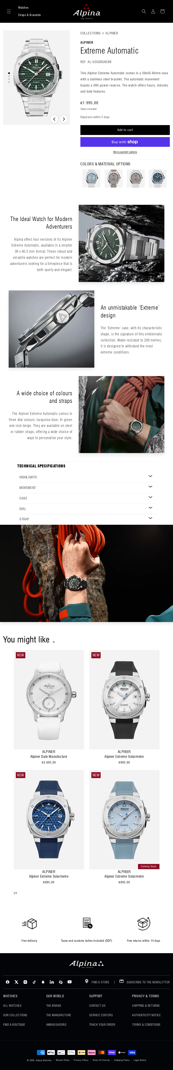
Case (23, 498)
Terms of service (101, 1060)
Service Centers (101, 1015)
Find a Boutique (14, 1024)
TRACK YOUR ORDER (102, 1024)
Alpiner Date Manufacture (48, 756)
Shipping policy (122, 1060)
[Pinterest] (60, 982)
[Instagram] (25, 982)
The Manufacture (58, 1015)
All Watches (12, 1005)
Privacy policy (81, 1060)
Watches (23, 7)
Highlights (28, 477)
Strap (24, 519)
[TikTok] (34, 982)
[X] (16, 982)
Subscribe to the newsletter (148, 982)
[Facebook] (7, 982)
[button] (9, 11)
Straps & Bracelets (29, 15)
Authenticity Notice (146, 1015)
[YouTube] (69, 982)
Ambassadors (56, 1024)
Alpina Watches (44, 1060)
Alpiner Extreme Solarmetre (124, 756)
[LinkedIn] (51, 982)
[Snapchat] (43, 982)
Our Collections (15, 1015)
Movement (27, 488)
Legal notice (140, 1060)
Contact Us (97, 1005)
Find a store (100, 982)
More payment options (125, 152)
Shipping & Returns (146, 1005)
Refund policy (63, 1060)
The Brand (53, 1005)
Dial (22, 509)
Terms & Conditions (146, 1024)
